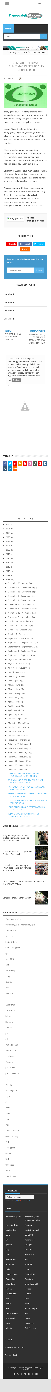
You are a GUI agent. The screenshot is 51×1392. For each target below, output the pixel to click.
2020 (8, 549)
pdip (7, 1039)
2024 (8, 533)
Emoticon (16, 380)
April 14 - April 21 (15, 710)
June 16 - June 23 (15, 676)
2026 (8, 524)
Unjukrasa (9, 1165)
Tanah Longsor (12, 1130)
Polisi (7, 1107)
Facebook (25, 243)
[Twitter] (25, 1374)
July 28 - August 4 (16, 672)
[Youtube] (33, 1374)
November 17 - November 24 (21, 608)
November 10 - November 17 (21, 613)
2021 (8, 545)
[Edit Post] (19, 78)
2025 (8, 528)
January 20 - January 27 (18, 761)
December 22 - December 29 (21, 587)
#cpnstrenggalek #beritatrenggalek (20, 924)
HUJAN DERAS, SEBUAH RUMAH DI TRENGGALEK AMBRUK (23, 815)
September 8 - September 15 (21, 651)
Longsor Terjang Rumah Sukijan (17, 897)
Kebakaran (10, 1004)
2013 (8, 579)
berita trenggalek (12, 947)
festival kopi (10, 970)
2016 (8, 567)
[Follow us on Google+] (15, 463)
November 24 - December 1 (20, 604)
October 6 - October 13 (18, 634)
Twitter (40, 243)
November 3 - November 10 (20, 617)
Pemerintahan (11, 1044)
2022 (8, 541)
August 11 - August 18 (18, 668)
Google (12, 243)
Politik (8, 1113)
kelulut (8, 1016)
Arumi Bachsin (11, 930)
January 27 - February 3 (18, 756)
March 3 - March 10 (17, 735)
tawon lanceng (11, 1136)
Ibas (7, 999)
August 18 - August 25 (18, 663)
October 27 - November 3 (19, 621)
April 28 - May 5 (15, 701)
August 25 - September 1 (19, 659)
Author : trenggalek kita (35, 219)
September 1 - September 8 (20, 655)
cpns (7, 953)
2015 (8, 571)
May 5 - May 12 (15, 697)
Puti (7, 1125)
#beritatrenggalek (13, 919)
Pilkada (8, 1085)
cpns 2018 (9, 959)
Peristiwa (9, 1062)
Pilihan (8, 1079)
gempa (8, 976)
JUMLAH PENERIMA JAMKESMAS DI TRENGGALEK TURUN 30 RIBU (23, 774)
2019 (8, 554)
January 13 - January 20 (18, 765)
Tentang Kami (11, 1355)
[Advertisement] (20, 494)
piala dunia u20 (12, 1073)
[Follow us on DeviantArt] (35, 463)
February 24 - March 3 (18, 740)
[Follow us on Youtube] (25, 463)
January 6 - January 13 (18, 769)
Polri (7, 1119)
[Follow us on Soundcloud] (15, 468)
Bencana (9, 936)
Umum (8, 1153)
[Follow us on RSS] (20, 463)
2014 (8, 575)
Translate (25, 1200)
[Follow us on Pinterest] (40, 463)
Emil (7, 964)
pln (6, 1102)
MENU (40, 3)
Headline (9, 993)
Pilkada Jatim (11, 1090)
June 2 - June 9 (14, 680)
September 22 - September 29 (21, 642)
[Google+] (18, 1374)
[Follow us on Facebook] (5, 463)
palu (7, 1033)
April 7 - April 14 (15, 714)
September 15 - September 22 (21, 646)
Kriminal (9, 1027)
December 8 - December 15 (20, 596)
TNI (7, 1142)
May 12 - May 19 (15, 693)
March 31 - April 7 (16, 718)
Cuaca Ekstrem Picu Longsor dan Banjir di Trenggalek (17, 852)
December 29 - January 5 (19, 583)
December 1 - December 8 (20, 600)
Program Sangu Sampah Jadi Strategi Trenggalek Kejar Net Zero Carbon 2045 (16, 838)
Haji (7, 987)
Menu (9, 28)
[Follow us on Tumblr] (5, 468)
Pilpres (8, 1096)
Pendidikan (10, 1056)
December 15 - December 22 (21, 591)
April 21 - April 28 (15, 706)
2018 (8, 558)
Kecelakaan (10, 1010)
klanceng (9, 1022)
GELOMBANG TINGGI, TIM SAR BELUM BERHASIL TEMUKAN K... (25, 781)
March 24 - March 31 (17, 723)
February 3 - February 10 (19, 752)
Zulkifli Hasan (11, 1176)
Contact (8, 1339)
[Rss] (14, 1374)
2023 (8, 537)
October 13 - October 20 (19, 629)
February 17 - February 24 (19, 744)
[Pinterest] (29, 1374)
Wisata (8, 1170)
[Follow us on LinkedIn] (10, 468)
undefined (9, 294)
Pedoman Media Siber (14, 1347)
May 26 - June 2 (15, 685)
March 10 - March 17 (17, 731)
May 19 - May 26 (15, 689)
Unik (7, 1159)
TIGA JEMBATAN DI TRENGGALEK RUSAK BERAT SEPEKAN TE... (25, 788)
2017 (8, 562)
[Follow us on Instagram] (45, 463)
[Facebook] (21, 1374)
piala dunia (10, 1067)
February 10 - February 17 (19, 748)
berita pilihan (11, 942)
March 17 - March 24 (17, 727)
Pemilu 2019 (10, 1050)
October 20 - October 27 (19, 625)
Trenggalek (10, 1147)
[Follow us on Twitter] (10, 463)
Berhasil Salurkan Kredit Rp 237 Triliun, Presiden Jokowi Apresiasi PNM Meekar (17, 868)
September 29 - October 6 (20, 638)
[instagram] (36, 1374)
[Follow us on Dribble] (30, 463)
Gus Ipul (9, 982)
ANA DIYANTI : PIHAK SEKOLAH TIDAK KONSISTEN (13, 337)
